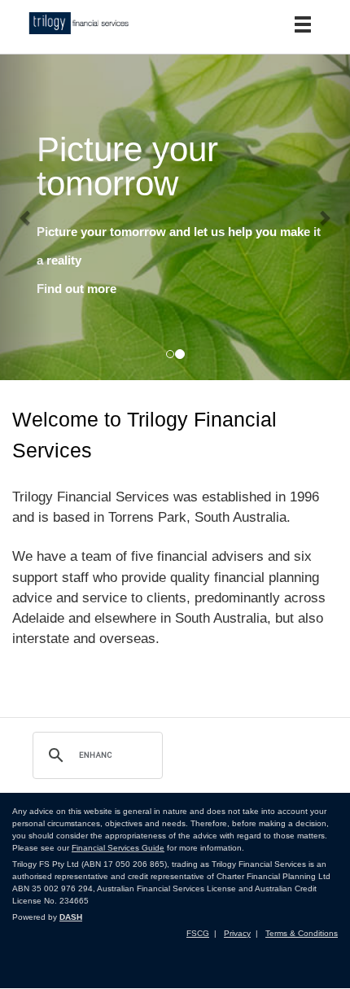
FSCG (197, 933)
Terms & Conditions (301, 933)
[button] (26, 217)
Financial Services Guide (118, 847)
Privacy (237, 933)
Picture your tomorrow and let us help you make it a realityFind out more (179, 260)
